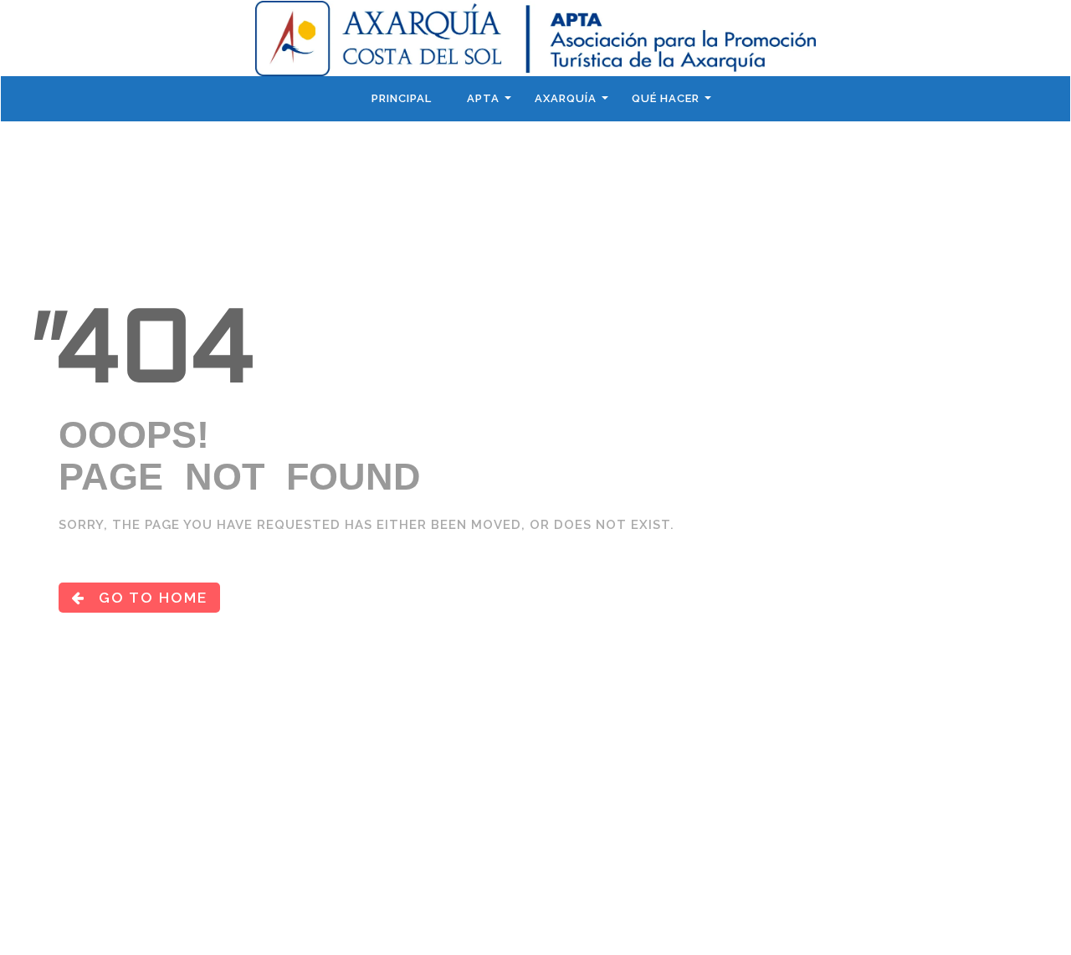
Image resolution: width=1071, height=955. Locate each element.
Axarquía (566, 98)
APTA (483, 98)
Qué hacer (665, 98)
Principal (402, 98)
